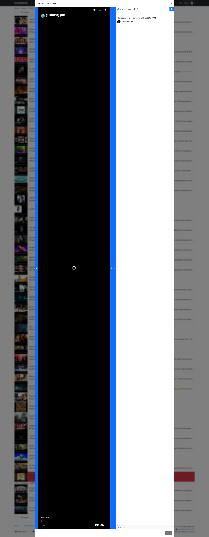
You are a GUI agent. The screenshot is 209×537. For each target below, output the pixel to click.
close (168, 533)
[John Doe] (119, 21)
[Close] (171, 3)
